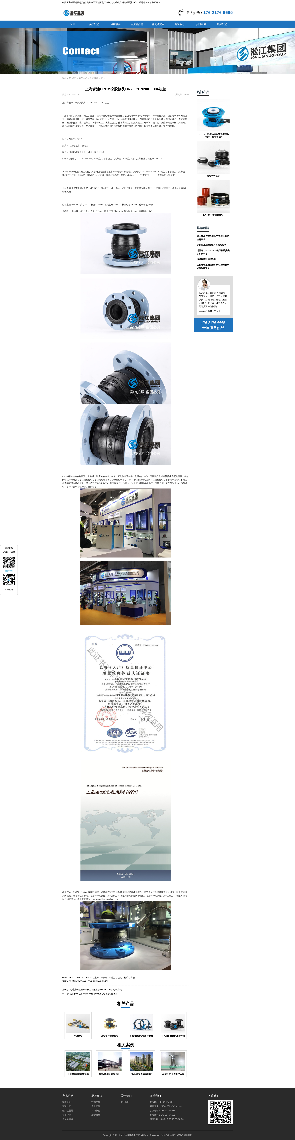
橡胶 (126, 977)
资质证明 (95, 1106)
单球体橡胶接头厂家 (130, 1135)
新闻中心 (179, 24)
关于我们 (94, 24)
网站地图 (188, 1135)
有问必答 (95, 1110)
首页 (72, 24)
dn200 (72, 977)
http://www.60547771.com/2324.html (90, 981)
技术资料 (95, 1102)
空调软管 (66, 1106)
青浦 (132, 977)
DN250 (80, 977)
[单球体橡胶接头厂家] (73, 12)
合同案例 (201, 24)
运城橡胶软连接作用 (206, 259)
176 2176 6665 (218, 12)
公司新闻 (94, 78)
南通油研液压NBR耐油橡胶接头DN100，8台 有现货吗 (96, 989)
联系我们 (222, 24)
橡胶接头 (115, 24)
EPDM (89, 977)
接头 (120, 977)
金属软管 (66, 1115)
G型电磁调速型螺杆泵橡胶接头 (211, 245)
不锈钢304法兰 (108, 977)
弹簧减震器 (158, 24)
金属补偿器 (137, 24)
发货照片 (95, 1115)
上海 (96, 977)
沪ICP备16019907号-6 (172, 1135)
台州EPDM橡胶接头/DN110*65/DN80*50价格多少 (93, 994)
